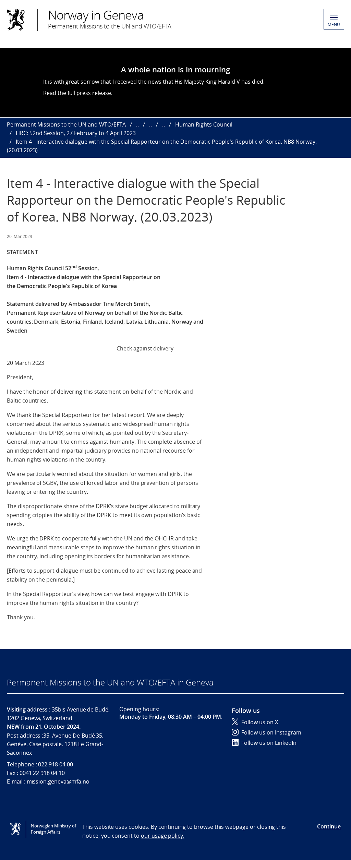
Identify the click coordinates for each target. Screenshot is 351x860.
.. (137, 124)
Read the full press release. (77, 93)
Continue (329, 826)
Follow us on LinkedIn (268, 742)
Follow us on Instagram (271, 732)
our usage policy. (162, 835)
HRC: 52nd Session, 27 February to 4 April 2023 (76, 133)
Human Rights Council (203, 124)
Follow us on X (259, 722)
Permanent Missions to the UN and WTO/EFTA (66, 124)
